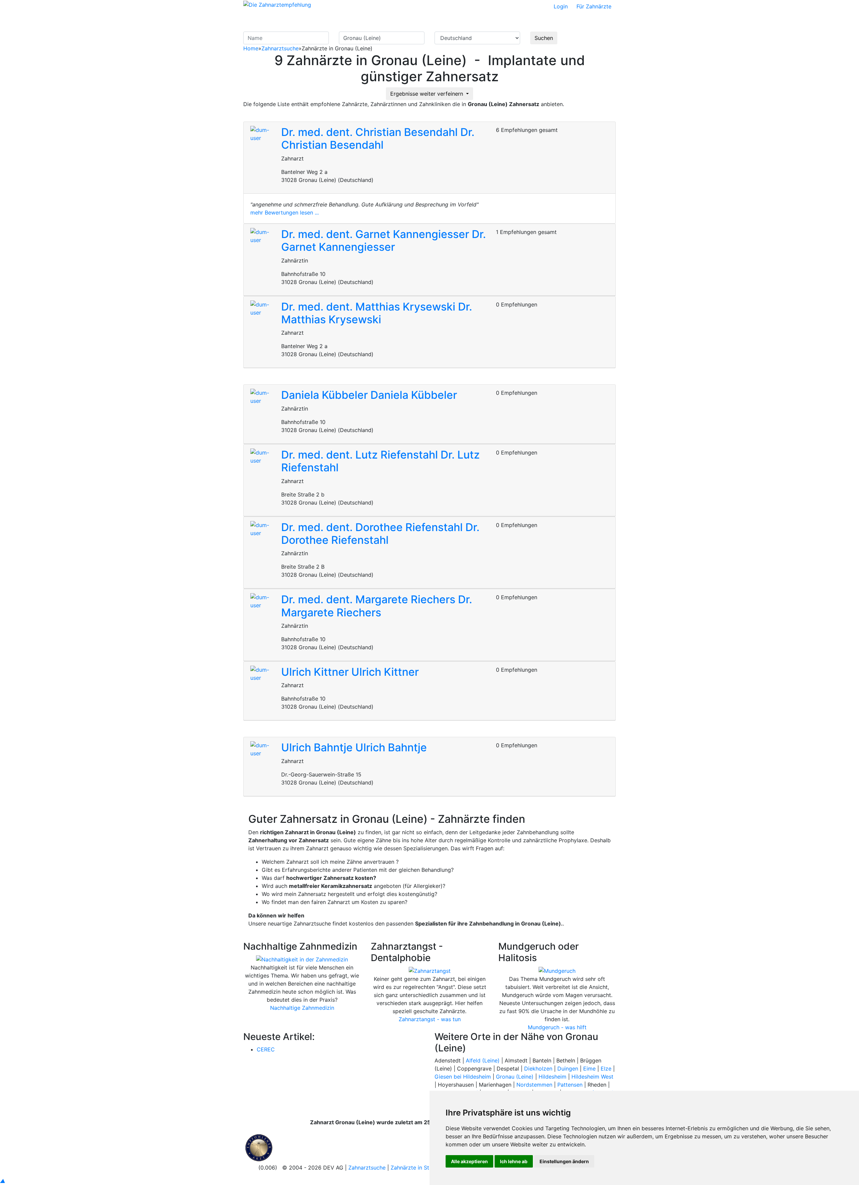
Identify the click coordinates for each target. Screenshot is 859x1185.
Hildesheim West (592, 1076)
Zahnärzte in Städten (417, 1167)
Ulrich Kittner (316, 671)
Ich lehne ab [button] (513, 1161)
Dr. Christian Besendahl (377, 138)
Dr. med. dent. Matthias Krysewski (369, 306)
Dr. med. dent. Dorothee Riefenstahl (373, 527)
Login (561, 6)
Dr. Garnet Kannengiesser (383, 240)
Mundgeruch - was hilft (557, 1027)
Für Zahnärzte (593, 6)
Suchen (544, 38)
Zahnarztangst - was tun (430, 1019)
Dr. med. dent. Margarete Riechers (369, 599)
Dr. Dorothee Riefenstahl (380, 534)
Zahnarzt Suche (430, 22)
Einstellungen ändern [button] (564, 1161)
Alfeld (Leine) (483, 1060)
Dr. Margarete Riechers (376, 606)
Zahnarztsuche (280, 48)
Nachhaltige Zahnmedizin (302, 1007)
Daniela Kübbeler (325, 394)
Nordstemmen (534, 1084)
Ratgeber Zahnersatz (486, 22)
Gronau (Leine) (515, 1076)
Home (250, 48)
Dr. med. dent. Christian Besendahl (370, 132)
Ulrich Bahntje (318, 747)
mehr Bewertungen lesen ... (284, 212)
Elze (606, 1068)
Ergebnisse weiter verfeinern (427, 93)
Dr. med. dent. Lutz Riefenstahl (361, 454)
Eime (589, 1068)
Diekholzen (538, 1068)
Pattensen (570, 1084)
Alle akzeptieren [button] (469, 1161)
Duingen (567, 1068)
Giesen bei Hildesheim (463, 1076)
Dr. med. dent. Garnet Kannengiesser (376, 234)
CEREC (266, 1049)
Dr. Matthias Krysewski (376, 313)
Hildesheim (552, 1076)
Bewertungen (539, 22)
